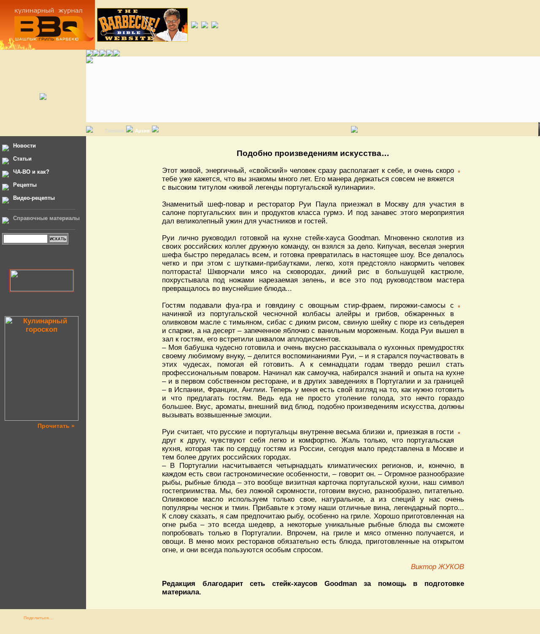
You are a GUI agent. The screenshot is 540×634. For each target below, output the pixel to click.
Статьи (22, 159)
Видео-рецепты (34, 198)
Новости (24, 145)
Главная (114, 130)
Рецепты (25, 185)
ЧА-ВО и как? (31, 172)
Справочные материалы (46, 218)
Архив (142, 130)
